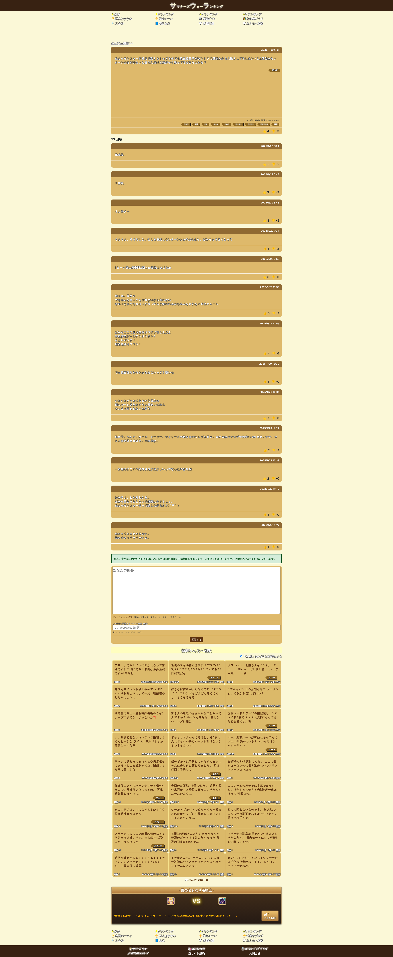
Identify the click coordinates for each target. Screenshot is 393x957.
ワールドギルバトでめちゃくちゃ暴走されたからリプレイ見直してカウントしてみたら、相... (196, 813)
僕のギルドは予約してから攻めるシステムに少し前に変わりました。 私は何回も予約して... (196, 765)
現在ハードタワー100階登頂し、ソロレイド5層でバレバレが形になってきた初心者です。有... (253, 717)
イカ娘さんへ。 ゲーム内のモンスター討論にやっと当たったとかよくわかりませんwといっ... (196, 861)
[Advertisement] (196, 94)
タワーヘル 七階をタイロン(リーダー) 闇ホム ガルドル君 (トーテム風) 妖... (253, 669)
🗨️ (206, 23)
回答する (196, 639)
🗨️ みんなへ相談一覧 (196, 879)
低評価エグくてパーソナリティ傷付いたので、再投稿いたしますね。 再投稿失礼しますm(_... (140, 789)
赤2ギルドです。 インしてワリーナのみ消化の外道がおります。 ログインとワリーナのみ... (253, 861)
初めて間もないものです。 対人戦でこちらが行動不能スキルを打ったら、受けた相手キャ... (253, 813)
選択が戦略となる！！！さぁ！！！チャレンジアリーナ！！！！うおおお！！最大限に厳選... (140, 861)
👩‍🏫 (253, 18)
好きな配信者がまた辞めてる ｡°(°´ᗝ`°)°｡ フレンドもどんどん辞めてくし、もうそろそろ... (196, 693)
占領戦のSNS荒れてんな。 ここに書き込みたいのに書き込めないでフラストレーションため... (253, 765)
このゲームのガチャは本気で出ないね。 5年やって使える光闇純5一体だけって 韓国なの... (252, 789)
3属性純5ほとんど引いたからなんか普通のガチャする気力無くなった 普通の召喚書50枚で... (195, 837)
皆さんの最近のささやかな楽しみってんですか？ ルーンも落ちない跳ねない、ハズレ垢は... (196, 717)
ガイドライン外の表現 (122, 617)
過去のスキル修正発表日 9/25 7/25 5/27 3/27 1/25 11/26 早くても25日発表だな (196, 669)
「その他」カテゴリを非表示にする (262, 656)
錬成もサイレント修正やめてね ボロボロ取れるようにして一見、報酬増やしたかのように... (140, 693)
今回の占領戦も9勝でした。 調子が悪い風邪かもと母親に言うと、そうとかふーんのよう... (196, 789)
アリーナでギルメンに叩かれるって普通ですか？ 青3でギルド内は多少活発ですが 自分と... (140, 669)
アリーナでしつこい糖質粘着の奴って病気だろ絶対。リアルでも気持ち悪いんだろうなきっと (140, 837)
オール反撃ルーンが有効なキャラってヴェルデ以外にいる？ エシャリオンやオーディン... (253, 741)
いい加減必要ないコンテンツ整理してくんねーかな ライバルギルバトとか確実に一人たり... (140, 741)
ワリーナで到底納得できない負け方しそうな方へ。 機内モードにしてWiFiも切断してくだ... (253, 837)
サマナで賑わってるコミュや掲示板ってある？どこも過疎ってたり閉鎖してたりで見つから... (140, 765)
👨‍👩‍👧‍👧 (207, 18)
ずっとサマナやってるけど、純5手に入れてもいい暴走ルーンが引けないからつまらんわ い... (196, 741)
